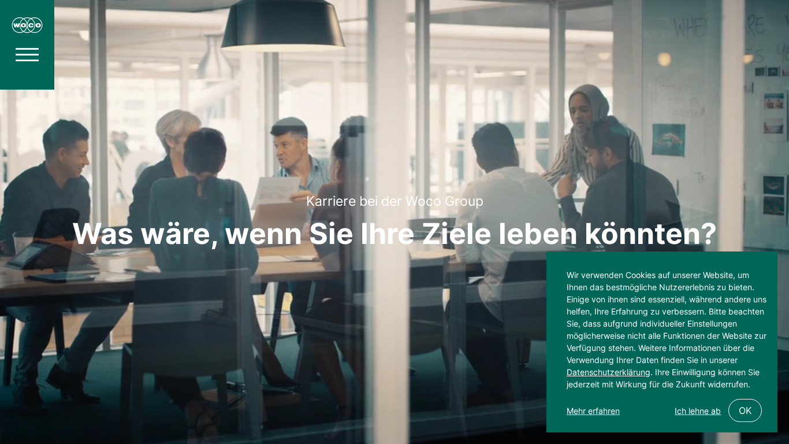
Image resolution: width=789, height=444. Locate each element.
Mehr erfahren (593, 411)
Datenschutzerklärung (608, 372)
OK (745, 410)
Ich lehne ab (698, 411)
